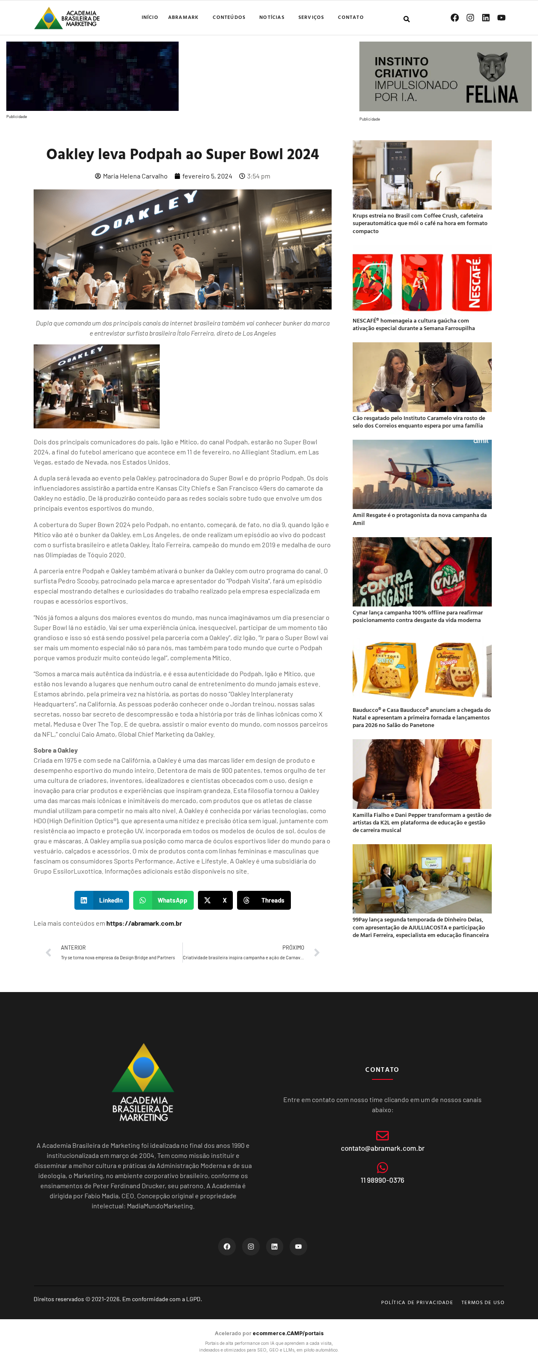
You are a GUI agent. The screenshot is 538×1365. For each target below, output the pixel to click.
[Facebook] (455, 17)
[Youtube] (501, 17)
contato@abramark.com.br (383, 1148)
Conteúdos (229, 17)
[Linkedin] (486, 17)
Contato (351, 17)
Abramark (183, 17)
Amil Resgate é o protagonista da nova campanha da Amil (420, 518)
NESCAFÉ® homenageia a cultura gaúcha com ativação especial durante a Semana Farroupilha (414, 324)
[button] (101, 900)
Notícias (272, 17)
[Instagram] (470, 17)
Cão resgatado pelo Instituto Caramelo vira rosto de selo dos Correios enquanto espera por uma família (419, 421)
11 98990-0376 (382, 1180)
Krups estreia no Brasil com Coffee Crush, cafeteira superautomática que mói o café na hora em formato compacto (420, 223)
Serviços (311, 17)
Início (150, 17)
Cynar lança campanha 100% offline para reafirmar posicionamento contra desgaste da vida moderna (418, 616)
